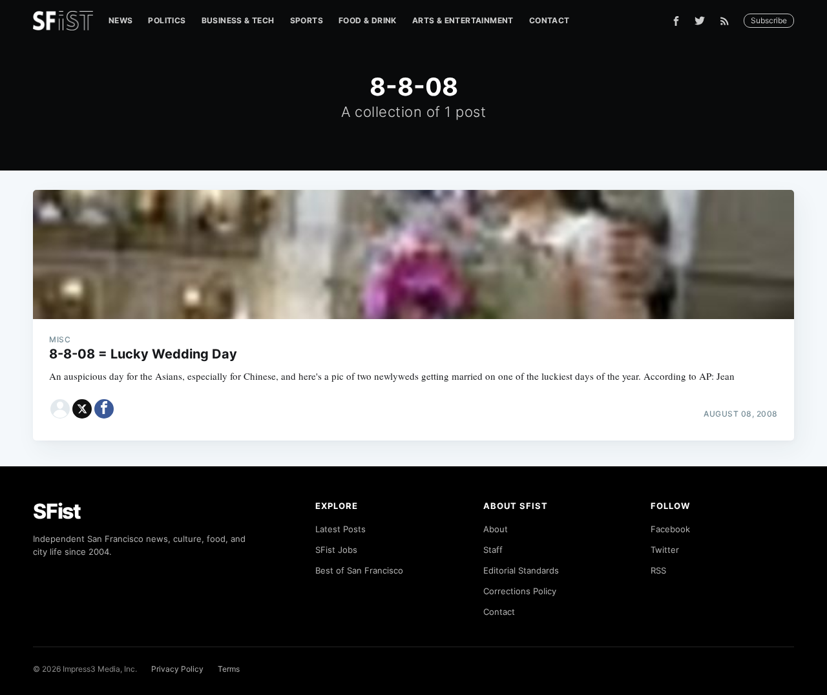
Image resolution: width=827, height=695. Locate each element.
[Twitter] (699, 20)
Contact (549, 20)
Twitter (665, 550)
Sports (306, 20)
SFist (57, 511)
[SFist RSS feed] (728, 21)
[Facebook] (676, 21)
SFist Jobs (336, 550)
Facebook (670, 529)
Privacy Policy (177, 669)
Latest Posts (340, 529)
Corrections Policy (519, 591)
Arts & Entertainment (463, 20)
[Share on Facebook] (104, 409)
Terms (229, 669)
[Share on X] (82, 409)
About (495, 529)
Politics (166, 20)
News (121, 20)
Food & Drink (368, 20)
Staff (493, 550)
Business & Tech (238, 20)
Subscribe (769, 20)
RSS (658, 570)
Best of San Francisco (359, 570)
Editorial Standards (521, 570)
